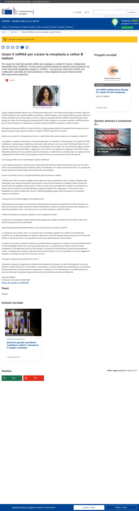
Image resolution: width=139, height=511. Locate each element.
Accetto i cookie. (89, 507)
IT (22, 47)
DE (3, 47)
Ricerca (69, 27)
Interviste (14, 32)
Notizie (53, 27)
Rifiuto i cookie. (121, 507)
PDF (35, 378)
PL (27, 47)
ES (13, 47)
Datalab (61, 27)
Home (5, 27)
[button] (87, 12)
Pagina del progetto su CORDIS (14, 283)
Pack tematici (14, 27)
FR (17, 47)
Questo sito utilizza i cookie (23, 507)
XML (14, 378)
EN (8, 47)
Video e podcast (42, 27)
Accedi (78, 12)
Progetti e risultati (28, 27)
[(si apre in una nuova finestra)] (19, 11)
